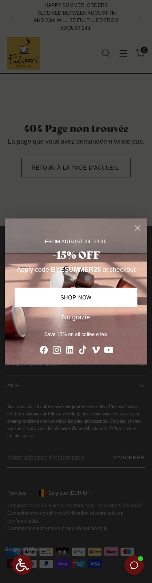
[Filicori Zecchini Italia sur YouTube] (108, 351)
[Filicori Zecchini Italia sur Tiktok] (83, 351)
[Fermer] (137, 228)
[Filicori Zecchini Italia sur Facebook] (44, 351)
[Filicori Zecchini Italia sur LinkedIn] (70, 351)
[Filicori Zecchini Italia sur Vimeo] (96, 351)
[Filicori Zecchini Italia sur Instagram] (57, 351)
